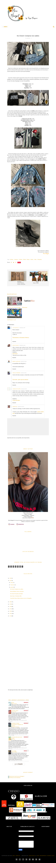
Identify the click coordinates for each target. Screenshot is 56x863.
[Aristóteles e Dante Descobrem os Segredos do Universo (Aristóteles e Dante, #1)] (9, 726)
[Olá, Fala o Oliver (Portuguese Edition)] (9, 713)
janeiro (12, 587)
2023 (10, 578)
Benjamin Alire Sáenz (15, 726)
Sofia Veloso (15, 345)
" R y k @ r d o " (15, 327)
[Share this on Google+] (16, 262)
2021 (10, 580)
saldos (32, 259)
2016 (10, 611)
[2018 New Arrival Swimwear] (14, 777)
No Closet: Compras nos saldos (16, 589)
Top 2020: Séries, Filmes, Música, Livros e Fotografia (20, 598)
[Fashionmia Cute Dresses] (14, 776)
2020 (10, 601)
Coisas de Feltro (16, 388)
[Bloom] (9, 705)
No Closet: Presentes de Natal (16, 593)
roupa (28, 259)
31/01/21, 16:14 (23, 372)
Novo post (14, 353)
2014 (10, 616)
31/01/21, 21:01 (24, 388)
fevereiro (12, 584)
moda (24, 259)
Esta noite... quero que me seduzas (20, 379)
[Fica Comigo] (9, 754)
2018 (10, 606)
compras (16, 259)
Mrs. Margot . (17, 855)
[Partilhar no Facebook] (11, 262)
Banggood (22, 776)
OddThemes (32, 855)
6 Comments (27, 38)
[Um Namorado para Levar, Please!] (9, 740)
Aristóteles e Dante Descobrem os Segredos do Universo (17, 724)
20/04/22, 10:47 (21, 406)
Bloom (12, 702)
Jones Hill (14, 406)
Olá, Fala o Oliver (14, 710)
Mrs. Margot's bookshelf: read (18, 700)
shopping (39, 259)
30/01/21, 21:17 (22, 327)
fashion (21, 259)
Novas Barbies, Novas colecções (17, 591)
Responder (14, 341)
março (12, 582)
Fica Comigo (13, 751)
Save (19, 262)
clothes (11, 259)
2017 (10, 608)
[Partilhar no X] (13, 262)
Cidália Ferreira (16, 372)
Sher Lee (13, 739)
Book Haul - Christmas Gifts (16, 596)
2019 (10, 604)
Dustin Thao (14, 711)
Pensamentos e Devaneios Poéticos (20, 337)
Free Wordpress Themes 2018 (45, 855)
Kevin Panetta (14, 703)
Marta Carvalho (16, 361)
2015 (10, 613)
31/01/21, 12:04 (23, 361)
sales (35, 259)
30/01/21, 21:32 (22, 345)
